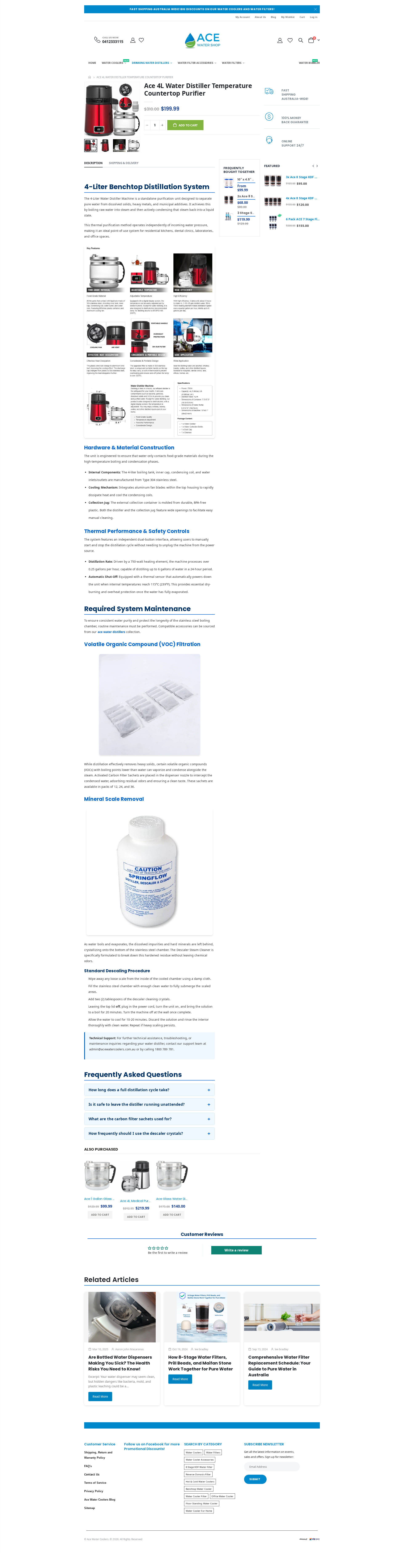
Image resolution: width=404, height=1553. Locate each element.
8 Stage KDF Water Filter (199, 1467)
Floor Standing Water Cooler (202, 1503)
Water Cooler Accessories (200, 1459)
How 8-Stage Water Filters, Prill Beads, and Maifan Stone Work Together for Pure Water (200, 1363)
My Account (242, 17)
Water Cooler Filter (196, 1496)
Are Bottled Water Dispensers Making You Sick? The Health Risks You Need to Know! (120, 1363)
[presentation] (89, 145)
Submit (254, 1479)
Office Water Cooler (222, 1496)
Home (90, 77)
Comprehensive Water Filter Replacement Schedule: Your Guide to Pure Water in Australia (279, 1366)
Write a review (237, 1250)
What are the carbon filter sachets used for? (130, 1118)
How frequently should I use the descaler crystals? (136, 1133)
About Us (260, 17)
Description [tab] (93, 163)
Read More (100, 1396)
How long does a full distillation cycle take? (129, 1089)
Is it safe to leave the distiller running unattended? (137, 1104)
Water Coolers (194, 1452)
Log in (313, 17)
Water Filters (213, 1452)
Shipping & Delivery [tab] (123, 163)
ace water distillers (111, 632)
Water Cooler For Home (199, 1510)
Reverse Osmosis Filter (198, 1474)
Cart (302, 17)
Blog (273, 17)
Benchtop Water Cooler (199, 1488)
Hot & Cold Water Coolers (200, 1481)
